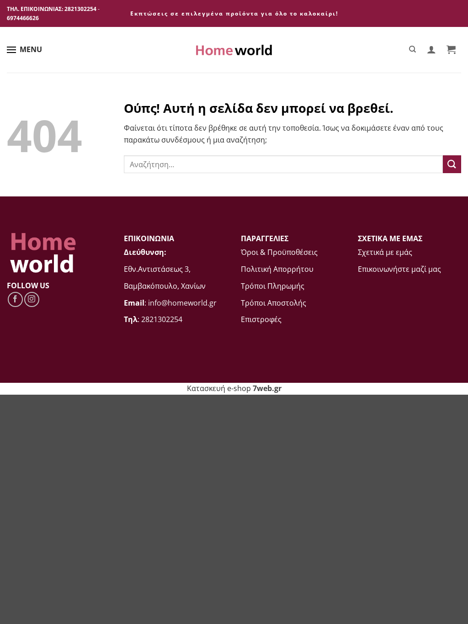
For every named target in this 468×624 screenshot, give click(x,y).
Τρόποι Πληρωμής (272, 286)
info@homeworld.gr (182, 303)
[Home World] (234, 50)
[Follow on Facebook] (15, 299)
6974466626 (23, 18)
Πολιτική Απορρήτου (277, 269)
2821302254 (80, 9)
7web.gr (267, 388)
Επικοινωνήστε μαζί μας (399, 269)
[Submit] (452, 164)
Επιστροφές (261, 319)
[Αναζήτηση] (413, 49)
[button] (431, 49)
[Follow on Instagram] (31, 299)
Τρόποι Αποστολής (273, 303)
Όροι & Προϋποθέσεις (279, 252)
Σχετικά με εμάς (385, 252)
